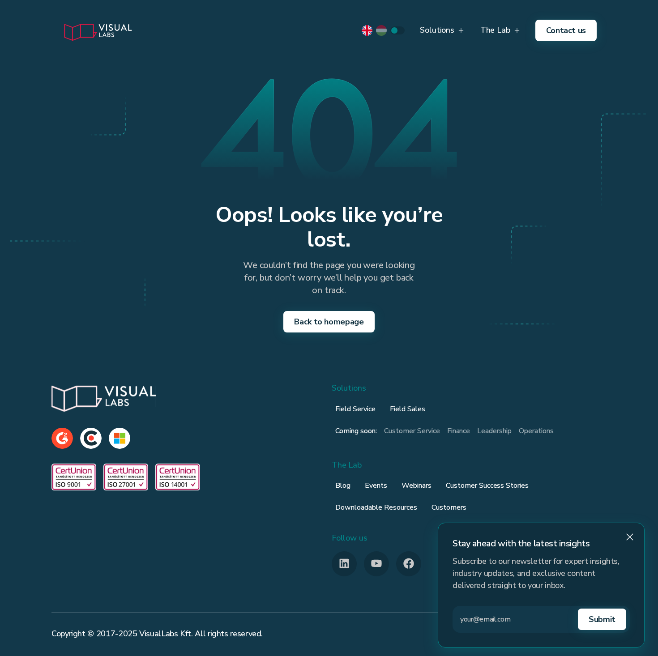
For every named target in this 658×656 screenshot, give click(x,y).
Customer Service (412, 431)
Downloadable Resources (376, 507)
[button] (441, 30)
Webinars (417, 485)
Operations (536, 431)
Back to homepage (328, 321)
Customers (449, 507)
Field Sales (407, 409)
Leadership (494, 431)
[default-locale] (367, 30)
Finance (458, 431)
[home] (97, 30)
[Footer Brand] (103, 398)
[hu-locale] (381, 30)
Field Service (355, 409)
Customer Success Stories (487, 485)
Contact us (566, 30)
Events (376, 485)
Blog (342, 485)
